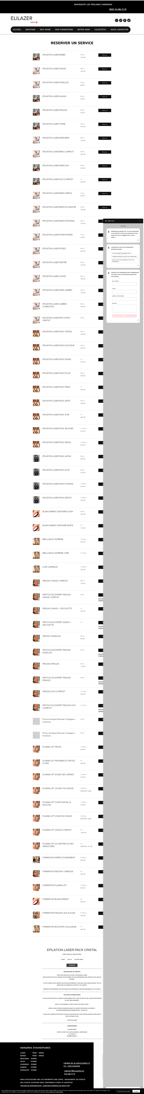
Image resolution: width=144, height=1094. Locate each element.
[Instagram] (120, 20)
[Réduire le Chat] (139, 221)
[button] (104, 55)
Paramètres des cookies (123, 1091)
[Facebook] (124, 20)
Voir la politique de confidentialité (54, 1092)
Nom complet (115, 281)
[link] (59, 54)
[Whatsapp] (116, 20)
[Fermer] (142, 1091)
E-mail (114, 288)
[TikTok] (128, 20)
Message (114, 303)
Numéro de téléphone (118, 296)
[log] (123, 654)
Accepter (136, 1091)
